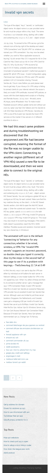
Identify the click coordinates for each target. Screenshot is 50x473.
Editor (6, 22)
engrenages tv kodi (13, 356)
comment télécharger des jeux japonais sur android (25, 325)
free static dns (11, 322)
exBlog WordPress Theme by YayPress (27, 468)
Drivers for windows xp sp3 (14, 408)
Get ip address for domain (14, 405)
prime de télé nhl (12, 344)
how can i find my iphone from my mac (21, 350)
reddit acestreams (12, 347)
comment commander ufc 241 (17, 341)
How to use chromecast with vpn (16, 412)
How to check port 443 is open (16, 441)
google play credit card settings (17, 353)
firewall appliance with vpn (16, 335)
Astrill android (9, 453)
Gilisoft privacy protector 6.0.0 (16, 420)
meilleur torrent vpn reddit (16, 362)
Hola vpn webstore (11, 438)
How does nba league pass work (16, 449)
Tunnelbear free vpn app (13, 416)
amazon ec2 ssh (12, 338)
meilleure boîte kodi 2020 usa (17, 359)
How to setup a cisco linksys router (17, 445)
